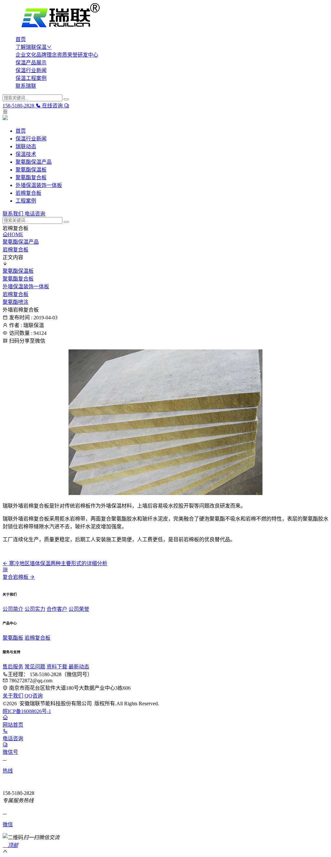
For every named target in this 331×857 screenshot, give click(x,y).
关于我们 (13, 695)
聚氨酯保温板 (31, 169)
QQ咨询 (34, 695)
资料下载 (57, 666)
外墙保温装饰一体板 (39, 185)
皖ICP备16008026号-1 (27, 711)
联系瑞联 (26, 86)
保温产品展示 (31, 62)
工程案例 (26, 200)
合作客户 (57, 609)
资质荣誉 (67, 55)
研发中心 (88, 55)
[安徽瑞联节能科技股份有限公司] (165, 16)
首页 (21, 39)
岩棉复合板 (28, 193)
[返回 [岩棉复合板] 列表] (5, 569)
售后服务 (13, 666)
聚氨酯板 (13, 638)
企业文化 (26, 55)
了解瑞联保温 (31, 47)
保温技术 (26, 154)
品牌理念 (46, 55)
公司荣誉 (79, 609)
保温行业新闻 (31, 70)
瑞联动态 (26, 146)
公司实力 (35, 609)
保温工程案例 (31, 78)
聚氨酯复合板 (31, 177)
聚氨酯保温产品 (34, 162)
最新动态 (79, 666)
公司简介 (13, 609)
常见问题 (35, 666)
